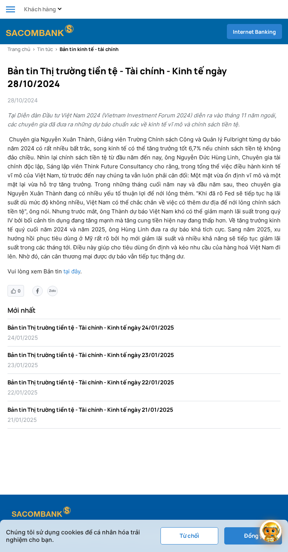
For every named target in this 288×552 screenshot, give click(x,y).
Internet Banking (254, 31)
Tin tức (45, 49)
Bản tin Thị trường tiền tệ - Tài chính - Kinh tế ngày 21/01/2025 (90, 410)
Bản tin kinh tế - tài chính (89, 49)
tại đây (71, 271)
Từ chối (189, 536)
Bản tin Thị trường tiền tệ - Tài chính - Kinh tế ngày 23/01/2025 (91, 355)
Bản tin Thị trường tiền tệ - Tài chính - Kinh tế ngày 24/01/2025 (91, 328)
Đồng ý (253, 536)
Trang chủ (19, 49)
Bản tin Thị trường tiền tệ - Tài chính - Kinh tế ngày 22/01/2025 (91, 382)
